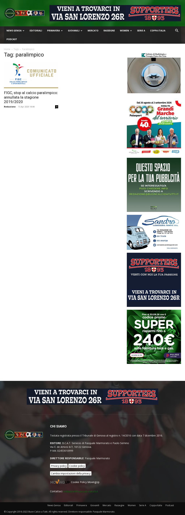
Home (7, 49)
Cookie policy (77, 466)
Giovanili (73, 30)
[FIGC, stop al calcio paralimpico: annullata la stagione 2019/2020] (31, 75)
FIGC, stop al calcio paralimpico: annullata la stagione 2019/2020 (31, 97)
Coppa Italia (157, 30)
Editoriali (36, 30)
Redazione (10, 106)
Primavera (53, 30)
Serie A (141, 30)
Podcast (12, 39)
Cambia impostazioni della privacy (71, 473)
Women (124, 30)
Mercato (93, 30)
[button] (176, 31)
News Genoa (14, 30)
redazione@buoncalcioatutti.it (80, 491)
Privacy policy (59, 466)
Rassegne (109, 30)
